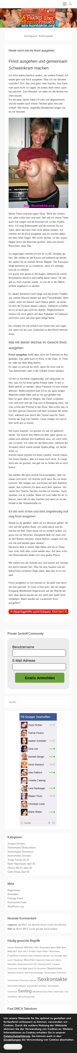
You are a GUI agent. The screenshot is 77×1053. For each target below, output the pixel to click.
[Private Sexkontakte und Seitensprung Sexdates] (38, 18)
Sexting (25, 991)
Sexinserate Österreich (18, 980)
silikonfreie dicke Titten (42, 992)
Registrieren (13, 890)
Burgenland (45, 947)
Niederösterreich (25, 964)
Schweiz (20, 973)
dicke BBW (56, 947)
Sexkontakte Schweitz (37, 986)
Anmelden (12, 894)
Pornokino (41, 968)
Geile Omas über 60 (18, 871)
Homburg (37, 956)
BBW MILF (29, 947)
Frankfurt (12, 955)
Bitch (37, 947)
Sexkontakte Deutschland (21, 847)
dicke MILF (23, 951)
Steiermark (59, 992)
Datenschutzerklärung (17, 1036)
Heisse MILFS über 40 (19, 867)
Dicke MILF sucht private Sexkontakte (37, 928)
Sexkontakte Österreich (20, 851)
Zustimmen (13, 1046)
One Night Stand (25, 968)
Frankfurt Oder (26, 956)
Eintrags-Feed (15, 898)
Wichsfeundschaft (26, 997)
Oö (35, 968)
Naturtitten (12, 964)
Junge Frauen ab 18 (18, 859)
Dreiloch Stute (35, 951)
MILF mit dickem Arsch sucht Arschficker (43, 924)
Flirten (45, 951)
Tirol (66, 992)
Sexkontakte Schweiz (19, 855)
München (29, 959)
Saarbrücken (54, 968)
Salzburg (11, 973)
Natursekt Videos (53, 960)
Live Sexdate (56, 956)
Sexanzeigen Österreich (55, 973)
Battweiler (19, 947)
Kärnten (46, 956)
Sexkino (33, 980)
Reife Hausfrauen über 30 (21, 863)
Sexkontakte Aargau (16, 986)
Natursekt (40, 960)
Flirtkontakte (54, 951)
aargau (10, 947)
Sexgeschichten (16, 843)
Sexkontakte (52, 979)
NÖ (35, 964)
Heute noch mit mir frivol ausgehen (32, 50)
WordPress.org (15, 906)
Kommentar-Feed (16, 902)
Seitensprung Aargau (34, 973)
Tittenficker (12, 997)
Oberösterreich (44, 964)
